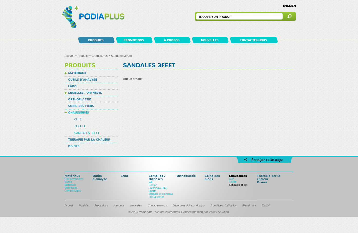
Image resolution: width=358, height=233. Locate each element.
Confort (153, 185)
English (289, 6)
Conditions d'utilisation (223, 205)
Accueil (69, 56)
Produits (96, 40)
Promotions (133, 40)
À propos (171, 40)
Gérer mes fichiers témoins (189, 205)
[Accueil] (93, 17)
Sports (152, 190)
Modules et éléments (161, 193)
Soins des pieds (81, 106)
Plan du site (249, 205)
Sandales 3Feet (86, 133)
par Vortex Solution (216, 212)
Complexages (73, 190)
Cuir (77, 119)
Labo (72, 86)
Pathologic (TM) (158, 187)
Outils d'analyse (82, 79)
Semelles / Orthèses (85, 93)
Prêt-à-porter (156, 196)
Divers (73, 146)
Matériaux (77, 73)
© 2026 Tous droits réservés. (154, 212)
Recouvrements (74, 178)
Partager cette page (264, 160)
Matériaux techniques (71, 186)
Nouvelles (209, 40)
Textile (80, 126)
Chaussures (100, 56)
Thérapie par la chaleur (89, 139)
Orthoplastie (79, 99)
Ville (151, 182)
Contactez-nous (253, 40)
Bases (68, 181)
